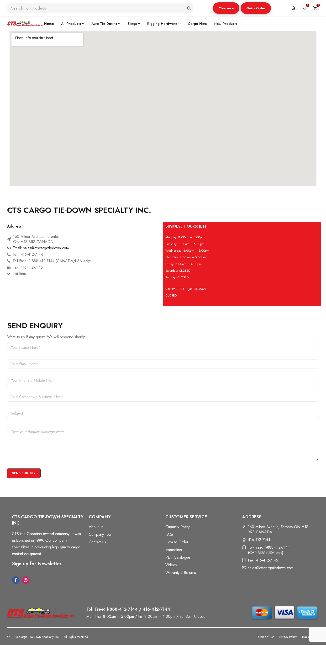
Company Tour (100, 534)
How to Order (176, 542)
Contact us (97, 542)
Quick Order (255, 8)
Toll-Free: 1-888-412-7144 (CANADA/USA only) (269, 550)
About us (96, 527)
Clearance (226, 8)
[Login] (294, 8)
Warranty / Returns (180, 572)
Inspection (173, 549)
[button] (226, 8)
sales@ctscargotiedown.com (271, 568)
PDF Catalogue (177, 557)
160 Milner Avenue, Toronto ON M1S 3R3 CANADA (278, 529)
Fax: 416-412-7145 (263, 560)
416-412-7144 (259, 539)
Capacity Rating (177, 527)
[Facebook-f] (16, 580)
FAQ (169, 534)
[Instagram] (26, 580)
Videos (171, 565)
